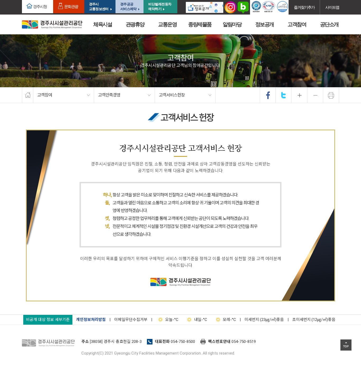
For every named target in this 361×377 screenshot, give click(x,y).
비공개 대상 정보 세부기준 (48, 319)
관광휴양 (135, 24)
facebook (268, 95)
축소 (315, 95)
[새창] (204, 7)
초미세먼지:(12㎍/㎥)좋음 (313, 319)
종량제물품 (199, 24)
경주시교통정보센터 (98, 6)
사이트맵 (332, 7)
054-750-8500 (183, 341)
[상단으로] (345, 345)
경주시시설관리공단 (52, 24)
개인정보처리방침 (91, 319)
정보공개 (264, 24)
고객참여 (297, 24)
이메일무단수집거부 (130, 319)
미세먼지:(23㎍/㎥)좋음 (264, 319)
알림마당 (232, 24)
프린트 (331, 95)
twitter (283, 95)
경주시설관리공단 (49, 343)
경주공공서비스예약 (128, 6)
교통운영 (167, 24)
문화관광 (71, 6)
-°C (171, 319)
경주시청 (40, 6)
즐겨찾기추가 (304, 7)
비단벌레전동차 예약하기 (160, 6)
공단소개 (329, 24)
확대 (299, 95)
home (27, 95)
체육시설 (102, 24)
